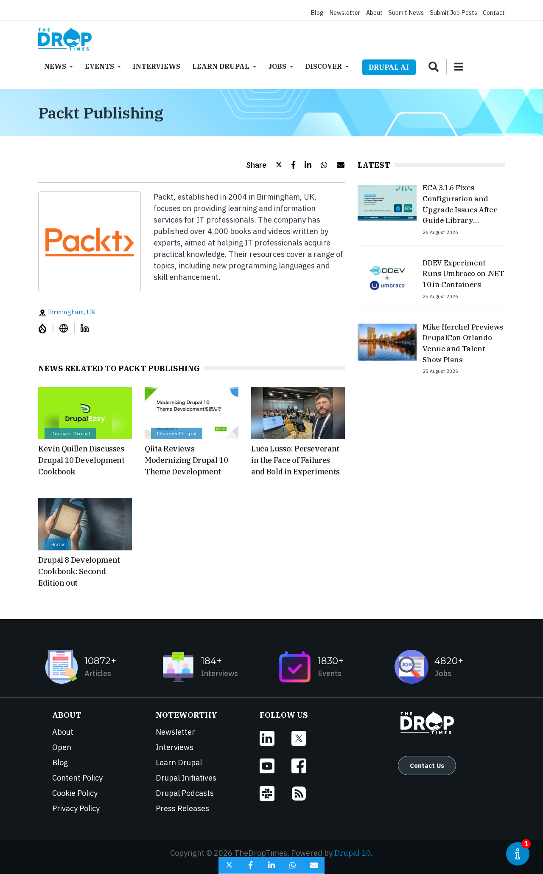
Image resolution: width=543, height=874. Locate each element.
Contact (494, 12)
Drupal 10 (352, 853)
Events (99, 66)
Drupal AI (389, 67)
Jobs (277, 66)
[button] (264, 165)
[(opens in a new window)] (45, 328)
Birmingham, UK (71, 312)
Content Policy (77, 778)
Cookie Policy (75, 793)
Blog (317, 12)
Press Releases (182, 808)
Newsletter (344, 12)
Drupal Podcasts (185, 793)
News (55, 66)
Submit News (406, 12)
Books (57, 544)
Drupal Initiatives (186, 778)
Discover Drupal (70, 433)
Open (61, 747)
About (374, 12)
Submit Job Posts (453, 12)
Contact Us (427, 765)
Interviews (156, 66)
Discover (323, 66)
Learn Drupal (220, 66)
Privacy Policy (76, 808)
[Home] (65, 39)
